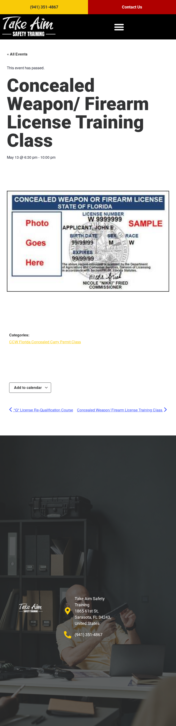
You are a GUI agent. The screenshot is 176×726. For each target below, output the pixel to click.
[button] (119, 27)
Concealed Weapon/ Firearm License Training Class (120, 410)
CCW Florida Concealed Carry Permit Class (45, 341)
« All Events (17, 54)
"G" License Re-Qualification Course (43, 410)
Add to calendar (28, 387)
